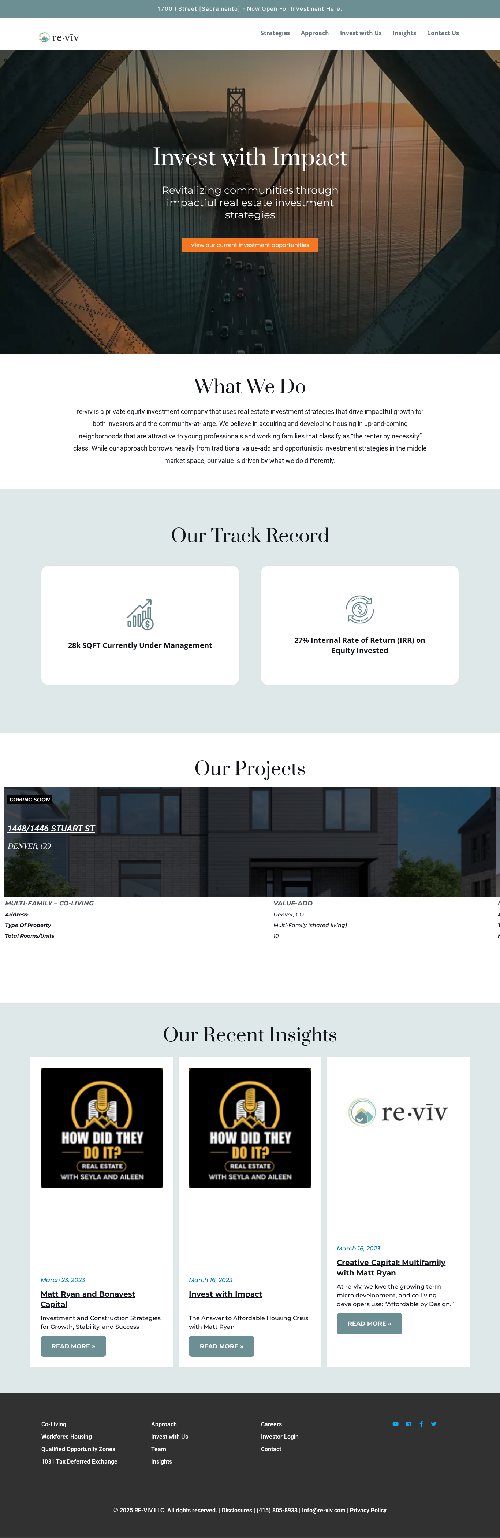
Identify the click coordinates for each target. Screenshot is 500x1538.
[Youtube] (395, 1423)
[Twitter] (434, 1423)
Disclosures (238, 1510)
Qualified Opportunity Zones (78, 1449)
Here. (334, 8)
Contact (271, 1449)
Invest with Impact (225, 1294)
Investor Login (280, 1436)
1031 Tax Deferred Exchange (79, 1461)
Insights (404, 33)
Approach (315, 33)
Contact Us (443, 33)
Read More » (73, 1346)
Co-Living (53, 1424)
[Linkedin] (408, 1423)
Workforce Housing (66, 1436)
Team (158, 1449)
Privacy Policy (368, 1510)
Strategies (275, 33)
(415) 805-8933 (277, 1510)
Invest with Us (361, 33)
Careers (271, 1424)
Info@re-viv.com (324, 1510)
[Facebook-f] (421, 1423)
